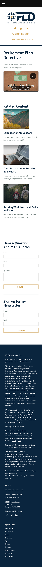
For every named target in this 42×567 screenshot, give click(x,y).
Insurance (8, 538)
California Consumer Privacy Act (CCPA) (18, 415)
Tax (6, 541)
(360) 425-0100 (22, 34)
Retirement (9, 529)
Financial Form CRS (14, 355)
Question (7, 271)
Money (7, 544)
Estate (7, 535)
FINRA (14, 441)
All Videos (8, 553)
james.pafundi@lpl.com (22, 38)
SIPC (19, 441)
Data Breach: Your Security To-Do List (19, 170)
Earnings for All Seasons (18, 133)
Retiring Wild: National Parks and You (21, 208)
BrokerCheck (26, 362)
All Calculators (10, 556)
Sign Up (21, 330)
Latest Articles (10, 550)
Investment (9, 532)
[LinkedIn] (16, 515)
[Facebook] (6, 515)
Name (6, 253)
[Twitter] (11, 515)
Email (5, 262)
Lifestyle (8, 547)
